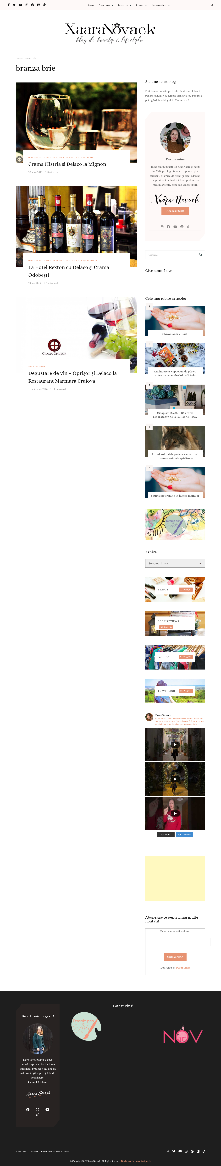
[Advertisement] (175, 878)
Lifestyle (123, 4)
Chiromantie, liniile (175, 334)
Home (91, 4)
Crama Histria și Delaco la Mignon (67, 164)
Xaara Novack (93, 1161)
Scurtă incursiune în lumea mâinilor (175, 495)
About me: (104, 4)
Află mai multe (175, 210)
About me (21, 1151)
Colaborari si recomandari (55, 1151)
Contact (34, 1151)
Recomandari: (159, 4)
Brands (140, 4)
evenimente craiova (65, 157)
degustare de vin (39, 157)
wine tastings (89, 157)
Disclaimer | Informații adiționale (136, 1161)
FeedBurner (183, 967)
